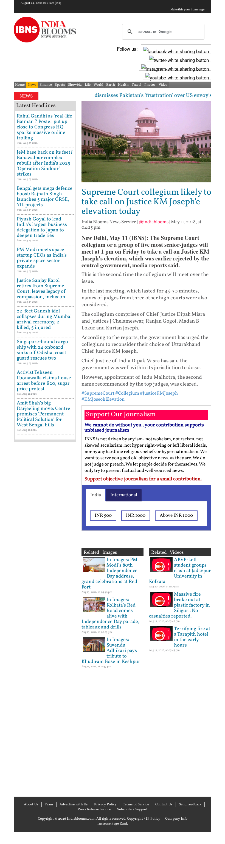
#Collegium (127, 393)
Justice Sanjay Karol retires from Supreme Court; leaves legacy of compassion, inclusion (41, 288)
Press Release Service (94, 809)
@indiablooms (153, 222)
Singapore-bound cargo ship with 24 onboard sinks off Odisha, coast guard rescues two (42, 350)
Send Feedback (190, 804)
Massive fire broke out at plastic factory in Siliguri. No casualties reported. (179, 605)
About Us (31, 804)
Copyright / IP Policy (143, 818)
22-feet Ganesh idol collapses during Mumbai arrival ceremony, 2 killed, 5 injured (44, 319)
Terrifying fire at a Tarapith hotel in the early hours (192, 637)
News (32, 84)
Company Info (176, 818)
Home (20, 84)
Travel (136, 84)
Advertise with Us (74, 804)
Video (163, 84)
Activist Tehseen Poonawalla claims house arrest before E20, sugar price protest (44, 380)
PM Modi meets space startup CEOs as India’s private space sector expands (42, 258)
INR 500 (103, 515)
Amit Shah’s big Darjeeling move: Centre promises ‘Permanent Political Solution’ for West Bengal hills (43, 414)
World (98, 84)
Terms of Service (136, 804)
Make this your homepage (187, 10)
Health (123, 84)
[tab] (95, 495)
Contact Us (164, 804)
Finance (46, 84)
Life (88, 84)
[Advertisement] (45, 619)
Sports (60, 84)
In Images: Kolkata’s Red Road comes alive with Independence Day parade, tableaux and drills (110, 613)
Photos (150, 84)
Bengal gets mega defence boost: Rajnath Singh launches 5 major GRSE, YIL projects (44, 196)
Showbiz (75, 84)
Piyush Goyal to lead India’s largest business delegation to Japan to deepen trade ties (42, 227)
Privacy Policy (105, 804)
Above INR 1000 (176, 515)
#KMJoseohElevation (103, 399)
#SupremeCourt (97, 393)
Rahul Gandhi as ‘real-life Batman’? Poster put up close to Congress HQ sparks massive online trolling (44, 127)
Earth (110, 84)
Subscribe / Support (132, 809)
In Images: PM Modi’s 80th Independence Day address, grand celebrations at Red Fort (109, 573)
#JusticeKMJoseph (159, 393)
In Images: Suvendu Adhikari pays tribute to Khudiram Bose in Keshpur (110, 650)
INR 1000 (135, 515)
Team (49, 804)
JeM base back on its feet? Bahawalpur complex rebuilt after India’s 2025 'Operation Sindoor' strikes (45, 163)
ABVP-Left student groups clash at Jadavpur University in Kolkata (180, 570)
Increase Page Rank (112, 823)
